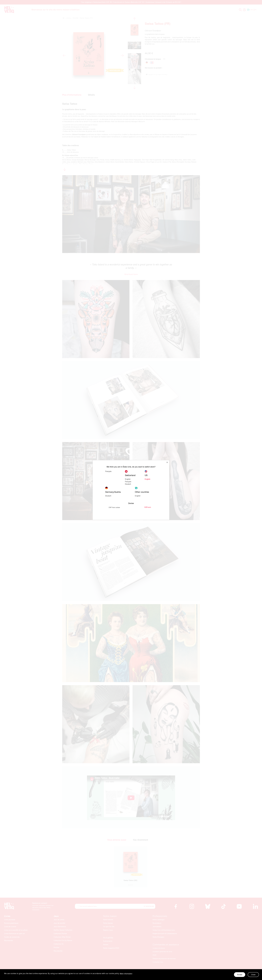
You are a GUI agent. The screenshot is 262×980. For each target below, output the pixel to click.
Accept (239, 974)
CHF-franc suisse (114, 507)
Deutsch (128, 484)
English (137, 496)
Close (253, 974)
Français (108, 471)
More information (126, 974)
